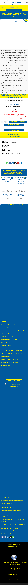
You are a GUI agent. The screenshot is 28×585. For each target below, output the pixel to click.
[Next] (27, 188)
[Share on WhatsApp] (7, 163)
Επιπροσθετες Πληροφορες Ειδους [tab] (14, 133)
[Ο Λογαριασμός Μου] (23, 2)
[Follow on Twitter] (8, 537)
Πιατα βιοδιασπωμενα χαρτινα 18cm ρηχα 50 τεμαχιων (7, 194)
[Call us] (13, 537)
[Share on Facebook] (10, 163)
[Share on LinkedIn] (20, 163)
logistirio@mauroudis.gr (11, 524)
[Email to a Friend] (15, 163)
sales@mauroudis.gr (10, 514)
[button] (2, 2)
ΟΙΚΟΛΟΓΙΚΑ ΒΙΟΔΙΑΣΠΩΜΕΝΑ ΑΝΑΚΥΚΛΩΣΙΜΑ (18, 103)
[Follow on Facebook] (2, 537)
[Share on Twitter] (12, 163)
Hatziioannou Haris (15, 564)
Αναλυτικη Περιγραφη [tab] (14, 134)
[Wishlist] (27, 2)
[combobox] (13, 7)
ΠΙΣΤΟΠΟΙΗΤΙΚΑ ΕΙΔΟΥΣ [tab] (14, 136)
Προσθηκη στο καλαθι (17, 121)
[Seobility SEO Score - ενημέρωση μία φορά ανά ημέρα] (14, 557)
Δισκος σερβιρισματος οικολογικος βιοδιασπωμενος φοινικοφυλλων (21, 194)
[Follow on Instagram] (5, 537)
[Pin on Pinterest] (18, 163)
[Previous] (1, 188)
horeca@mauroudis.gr (11, 519)
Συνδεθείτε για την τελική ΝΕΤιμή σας (14, 114)
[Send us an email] (10, 537)
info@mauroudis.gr (10, 510)
